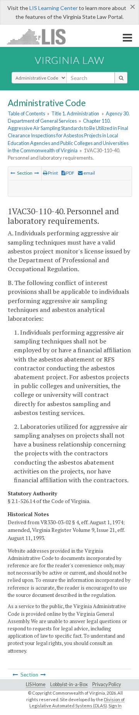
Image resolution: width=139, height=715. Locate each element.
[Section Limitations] (12, 173)
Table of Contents (26, 113)
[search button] (121, 77)
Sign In (115, 705)
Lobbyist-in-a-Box (69, 684)
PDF (70, 173)
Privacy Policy (106, 684)
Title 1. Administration (75, 113)
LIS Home (36, 684)
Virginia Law (69, 60)
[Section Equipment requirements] (36, 173)
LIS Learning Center (53, 8)
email (89, 173)
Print (52, 173)
